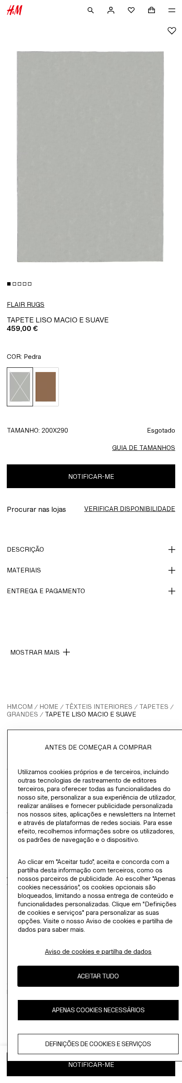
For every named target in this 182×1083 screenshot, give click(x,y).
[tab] (9, 284)
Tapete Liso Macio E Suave (90, 714)
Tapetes (153, 706)
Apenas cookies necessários (98, 1010)
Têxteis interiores (98, 706)
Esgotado (161, 430)
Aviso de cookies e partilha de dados (98, 951)
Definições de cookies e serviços (98, 1043)
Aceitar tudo (98, 976)
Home (48, 706)
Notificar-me (91, 476)
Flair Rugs (25, 304)
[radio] (20, 387)
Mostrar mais (35, 652)
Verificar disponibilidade (129, 508)
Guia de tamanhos (143, 447)
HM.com (20, 706)
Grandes (22, 714)
